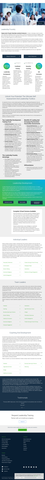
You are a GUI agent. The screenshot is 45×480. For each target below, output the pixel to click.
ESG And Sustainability (6, 439)
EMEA (24, 442)
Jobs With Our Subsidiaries (7, 460)
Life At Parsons (5, 457)
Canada (24, 444)
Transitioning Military (6, 458)
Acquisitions (4, 448)
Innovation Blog (5, 442)
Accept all (18, 477)
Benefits (3, 455)
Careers (3, 453)
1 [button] (20, 407)
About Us (4, 436)
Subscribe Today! (22, 429)
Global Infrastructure (27, 439)
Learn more (36, 475)
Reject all (22, 477)
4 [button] (24, 407)
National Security (26, 440)
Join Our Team (6, 469)
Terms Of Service (5, 478)
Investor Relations (5, 444)
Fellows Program (5, 440)
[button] (19, 56)
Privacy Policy (10, 478)
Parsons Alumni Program (6, 462)
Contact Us (40, 23)
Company (25, 436)
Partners (25, 449)
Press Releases (5, 446)
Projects (24, 446)
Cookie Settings (39, 477)
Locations (6, 471)
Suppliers (25, 448)
